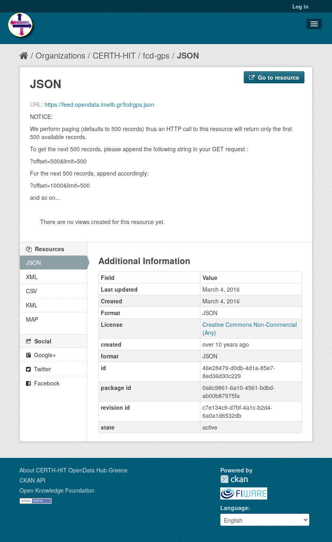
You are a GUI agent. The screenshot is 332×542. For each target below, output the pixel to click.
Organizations (60, 55)
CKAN (234, 479)
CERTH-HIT (114, 55)
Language (234, 508)
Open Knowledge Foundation (56, 490)
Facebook (46, 383)
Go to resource (277, 77)
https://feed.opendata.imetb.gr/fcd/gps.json (99, 104)
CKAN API (32, 480)
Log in (300, 6)
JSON (188, 55)
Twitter (41, 369)
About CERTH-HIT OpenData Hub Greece (73, 470)
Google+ (44, 355)
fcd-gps (156, 55)
